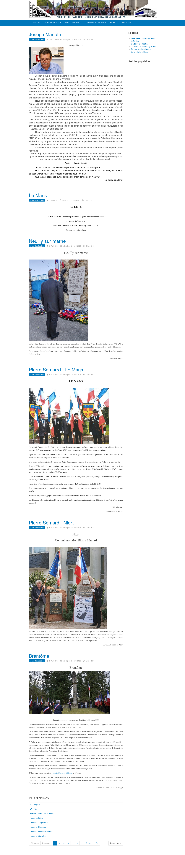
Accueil (37, 22)
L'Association (52, 22)
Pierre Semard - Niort (51, 522)
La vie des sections (120, 22)
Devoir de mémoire (94, 22)
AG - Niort (34, 809)
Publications (72, 22)
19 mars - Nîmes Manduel (41, 831)
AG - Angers (35, 804)
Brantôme (39, 655)
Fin (96, 843)
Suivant (89, 843)
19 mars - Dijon (36, 818)
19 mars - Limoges (38, 827)
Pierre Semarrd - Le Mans (56, 369)
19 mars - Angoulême (39, 822)
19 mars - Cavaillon (38, 836)
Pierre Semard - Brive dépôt (41, 813)
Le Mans (38, 195)
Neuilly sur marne (47, 240)
